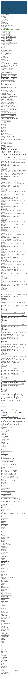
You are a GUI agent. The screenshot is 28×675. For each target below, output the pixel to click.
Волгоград (4, 550)
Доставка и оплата (6, 17)
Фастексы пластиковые (7, 108)
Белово (3, 533)
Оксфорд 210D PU (6, 31)
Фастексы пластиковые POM (9, 109)
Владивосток (4, 546)
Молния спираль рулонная (8, 75)
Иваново (3, 562)
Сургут (2, 638)
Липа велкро (4, 111)
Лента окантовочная (7, 461)
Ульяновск (4, 651)
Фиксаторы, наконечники (8, 491)
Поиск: (2, 510)
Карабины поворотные (7, 100)
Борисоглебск (5, 537)
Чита (2, 661)
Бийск (2, 534)
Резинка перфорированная (8, 115)
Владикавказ (4, 547)
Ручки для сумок (5, 93)
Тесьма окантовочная (7, 69)
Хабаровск (4, 655)
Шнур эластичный (6, 121)
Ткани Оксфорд (5, 439)
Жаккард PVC (4, 57)
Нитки (2, 479)
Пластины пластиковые (7, 80)
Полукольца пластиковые (8, 81)
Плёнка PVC (4, 59)
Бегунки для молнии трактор (9, 65)
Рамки (2, 486)
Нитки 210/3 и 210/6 (6, 134)
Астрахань (4, 525)
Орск (2, 607)
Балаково (3, 528)
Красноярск (4, 581)
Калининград (4, 571)
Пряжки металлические (7, 97)
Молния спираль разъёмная (9, 74)
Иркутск (3, 565)
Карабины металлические (8, 102)
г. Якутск (3, 1)
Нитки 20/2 (4, 123)
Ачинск (3, 527)
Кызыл (2, 586)
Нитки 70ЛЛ (4, 131)
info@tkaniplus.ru (5, 7)
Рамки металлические (7, 99)
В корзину (3, 168)
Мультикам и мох (5, 142)
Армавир (3, 521)
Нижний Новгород (6, 593)
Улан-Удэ (3, 650)
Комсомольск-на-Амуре (8, 577)
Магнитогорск (5, 587)
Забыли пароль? (5, 673)
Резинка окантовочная (7, 117)
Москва (3, 590)
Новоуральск (4, 601)
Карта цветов (4, 23)
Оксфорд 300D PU (6, 34)
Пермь (2, 611)
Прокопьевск (4, 613)
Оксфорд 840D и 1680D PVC (9, 43)
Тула (2, 645)
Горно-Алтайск (5, 556)
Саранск (3, 624)
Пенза (2, 610)
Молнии (3, 148)
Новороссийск (5, 598)
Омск (2, 602)
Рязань (3, 620)
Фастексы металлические (8, 106)
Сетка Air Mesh (5, 52)
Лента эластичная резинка (8, 114)
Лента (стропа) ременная (8, 460)
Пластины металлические (8, 94)
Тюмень (3, 648)
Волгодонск (4, 552)
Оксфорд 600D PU (6, 35)
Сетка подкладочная (6, 53)
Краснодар (4, 580)
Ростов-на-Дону (5, 617)
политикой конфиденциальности (8, 503)
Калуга (3, 573)
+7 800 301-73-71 (5, 9)
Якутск (2, 663)
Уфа (2, 652)
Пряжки (3, 485)
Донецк (3, 559)
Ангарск (3, 519)
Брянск (3, 540)
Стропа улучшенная (6, 72)
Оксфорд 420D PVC (6, 40)
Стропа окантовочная (7, 68)
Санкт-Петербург (5, 623)
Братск (3, 538)
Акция (10, 29)
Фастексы (3, 489)
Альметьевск (4, 518)
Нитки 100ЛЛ (4, 133)
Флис (2, 62)
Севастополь (4, 627)
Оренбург (3, 605)
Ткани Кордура (5, 54)
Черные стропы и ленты (7, 143)
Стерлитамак (4, 636)
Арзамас (3, 522)
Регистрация (8, 10)
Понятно (3, 505)
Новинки (3, 26)
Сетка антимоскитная (7, 49)
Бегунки (3, 452)
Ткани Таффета (5, 60)
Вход (2, 10)
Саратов (3, 626)
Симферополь (5, 629)
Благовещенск (5, 536)
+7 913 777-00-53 (5, 430)
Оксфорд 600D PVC (6, 41)
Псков (2, 614)
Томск (2, 644)
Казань (3, 570)
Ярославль (4, 666)
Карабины (4, 455)
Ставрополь (4, 633)
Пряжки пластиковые (7, 83)
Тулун (2, 647)
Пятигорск (4, 615)
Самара (3, 621)
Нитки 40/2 (4, 126)
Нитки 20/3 (4, 124)
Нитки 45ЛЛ (4, 130)
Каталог (3, 145)
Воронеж (3, 555)
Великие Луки (5, 543)
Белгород (3, 531)
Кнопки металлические (7, 103)
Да (1, 6)
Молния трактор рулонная (8, 78)
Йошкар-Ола (4, 568)
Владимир (3, 549)
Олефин (3, 56)
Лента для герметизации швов (9, 118)
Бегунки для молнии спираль (9, 63)
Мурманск (4, 592)
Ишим (2, 567)
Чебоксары (4, 657)
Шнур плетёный (5, 120)
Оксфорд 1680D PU (6, 38)
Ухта (2, 654)
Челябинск (4, 658)
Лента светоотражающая (8, 112)
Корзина (3, 11)
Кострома (3, 578)
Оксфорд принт (5, 44)
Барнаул (3, 530)
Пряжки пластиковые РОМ (8, 87)
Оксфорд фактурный (6, 46)
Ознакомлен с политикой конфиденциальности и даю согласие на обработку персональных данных (12, 412)
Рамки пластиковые (6, 84)
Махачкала (4, 589)
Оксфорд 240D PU (6, 32)
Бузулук (3, 541)
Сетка (2, 445)
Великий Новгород (6, 544)
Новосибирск (5, 599)
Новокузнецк (4, 596)
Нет (4, 6)
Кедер (2, 89)
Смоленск (3, 630)
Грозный (3, 558)
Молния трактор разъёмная (9, 77)
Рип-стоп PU (4, 47)
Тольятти (3, 642)
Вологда (3, 553)
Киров (2, 576)
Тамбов (3, 639)
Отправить (3, 415)
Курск (2, 584)
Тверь (2, 641)
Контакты (3, 19)
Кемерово (4, 574)
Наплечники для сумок (7, 90)
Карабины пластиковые (7, 86)
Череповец (4, 660)
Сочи (2, 632)
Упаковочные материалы (8, 136)
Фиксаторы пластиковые (8, 105)
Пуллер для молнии (6, 66)
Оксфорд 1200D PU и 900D (8, 37)
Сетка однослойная (6, 50)
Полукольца (4, 483)
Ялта (2, 664)
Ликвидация (4, 28)
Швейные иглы (5, 137)
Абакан (3, 516)
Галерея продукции (6, 25)
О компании (4, 417)
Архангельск (4, 524)
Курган (3, 583)
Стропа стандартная (6, 71)
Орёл (2, 604)
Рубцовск (3, 618)
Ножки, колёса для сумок (8, 91)
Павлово (3, 608)
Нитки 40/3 (4, 127)
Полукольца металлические (9, 96)
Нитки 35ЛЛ (4, 129)
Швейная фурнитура (6, 146)
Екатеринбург (5, 561)
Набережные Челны (6, 595)
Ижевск (3, 564)
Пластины (3, 482)
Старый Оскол (5, 635)
